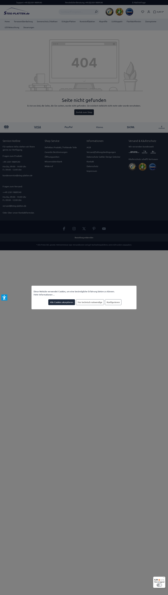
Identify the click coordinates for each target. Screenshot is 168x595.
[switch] (159, 585)
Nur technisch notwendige (90, 302)
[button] (4, 297)
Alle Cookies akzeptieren (61, 302)
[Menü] (163, 578)
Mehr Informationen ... (44, 294)
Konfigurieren (113, 302)
